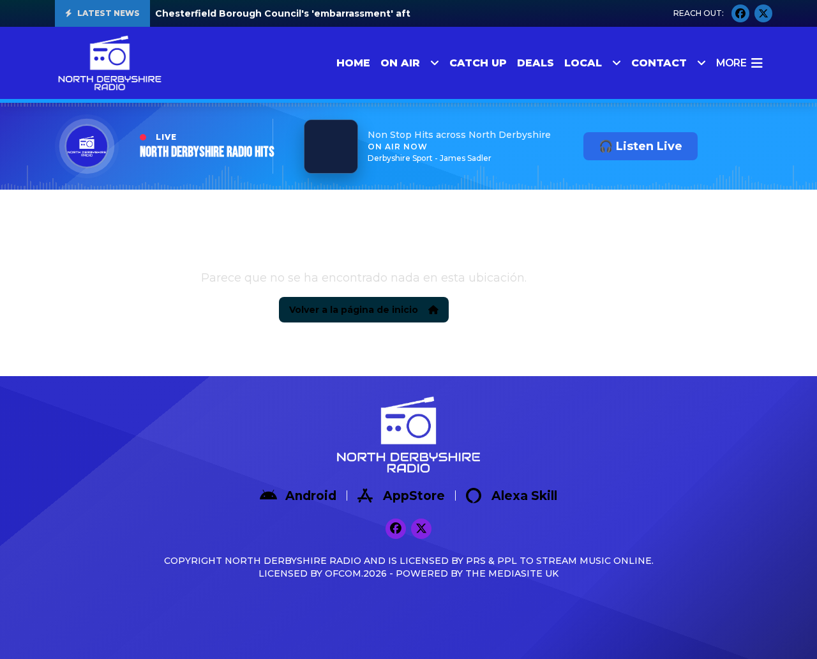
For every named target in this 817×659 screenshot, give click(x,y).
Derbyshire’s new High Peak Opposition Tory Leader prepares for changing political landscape (386, 13)
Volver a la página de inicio (353, 309)
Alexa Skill (524, 496)
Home (353, 63)
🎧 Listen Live (640, 146)
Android (310, 496)
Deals (535, 63)
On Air (400, 63)
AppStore (414, 496)
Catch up (478, 63)
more (731, 63)
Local (583, 63)
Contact (659, 63)
